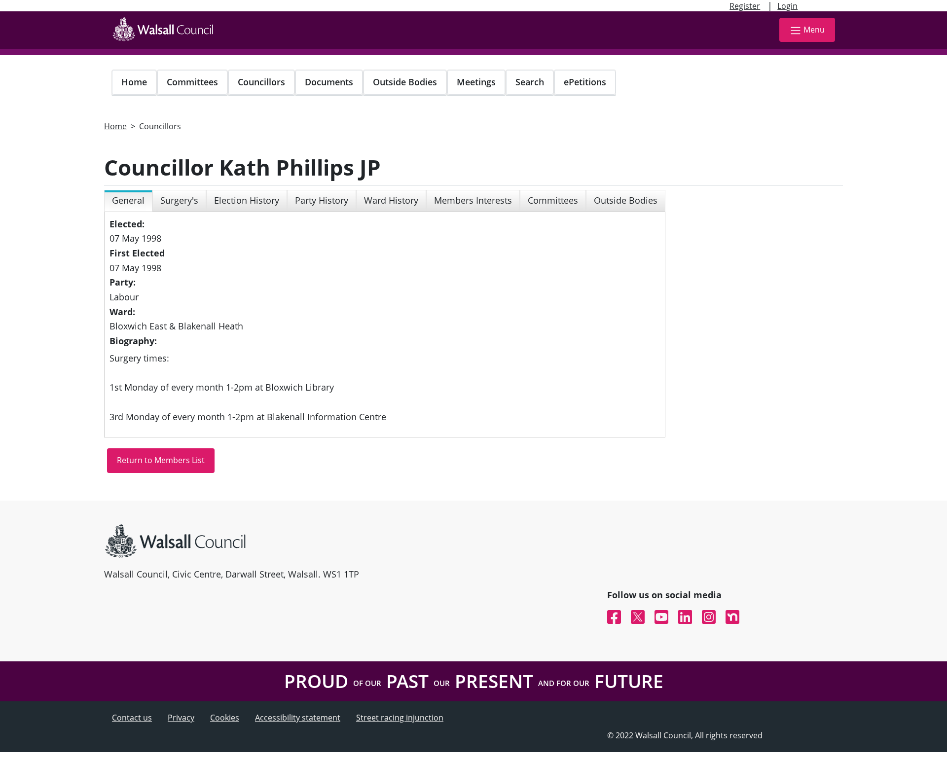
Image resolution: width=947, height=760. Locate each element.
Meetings (476, 82)
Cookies (224, 717)
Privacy (181, 717)
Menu (814, 29)
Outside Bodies (405, 82)
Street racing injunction (399, 717)
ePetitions (585, 82)
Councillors (261, 82)
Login (787, 5)
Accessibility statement (297, 717)
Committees (192, 82)
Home (134, 82)
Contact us (132, 717)
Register (744, 5)
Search (529, 82)
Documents (329, 82)
